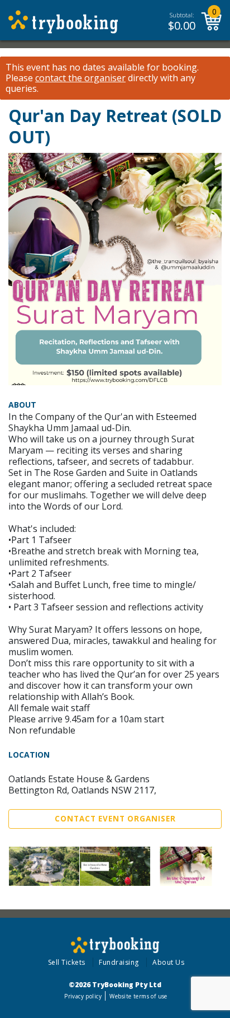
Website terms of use (138, 996)
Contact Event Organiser (115, 819)
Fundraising (119, 962)
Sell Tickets (66, 962)
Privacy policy (83, 996)
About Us (168, 962)
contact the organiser (80, 78)
